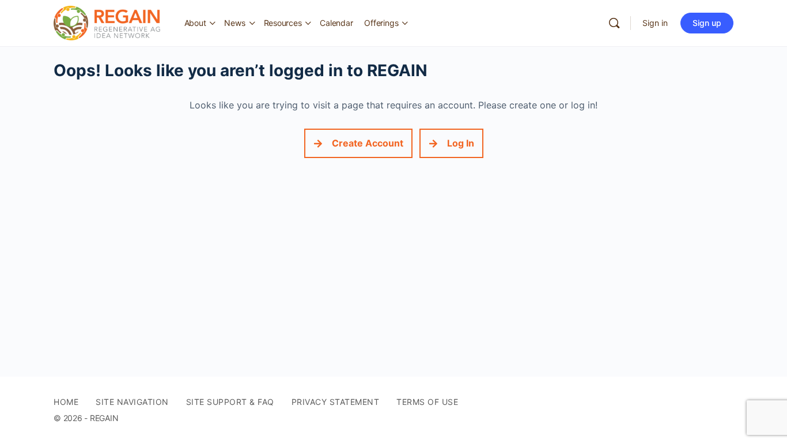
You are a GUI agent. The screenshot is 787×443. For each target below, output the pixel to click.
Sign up (707, 23)
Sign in (655, 23)
